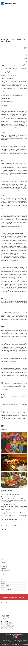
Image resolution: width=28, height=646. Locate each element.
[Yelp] (16, 637)
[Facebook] (14, 637)
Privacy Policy (3, 583)
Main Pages (3, 562)
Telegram (26, 644)
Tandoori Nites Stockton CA (6, 570)
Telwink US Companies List (6, 589)
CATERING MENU (4, 568)
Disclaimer (3, 581)
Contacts (2, 587)
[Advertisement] (14, 23)
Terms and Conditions (5, 585)
